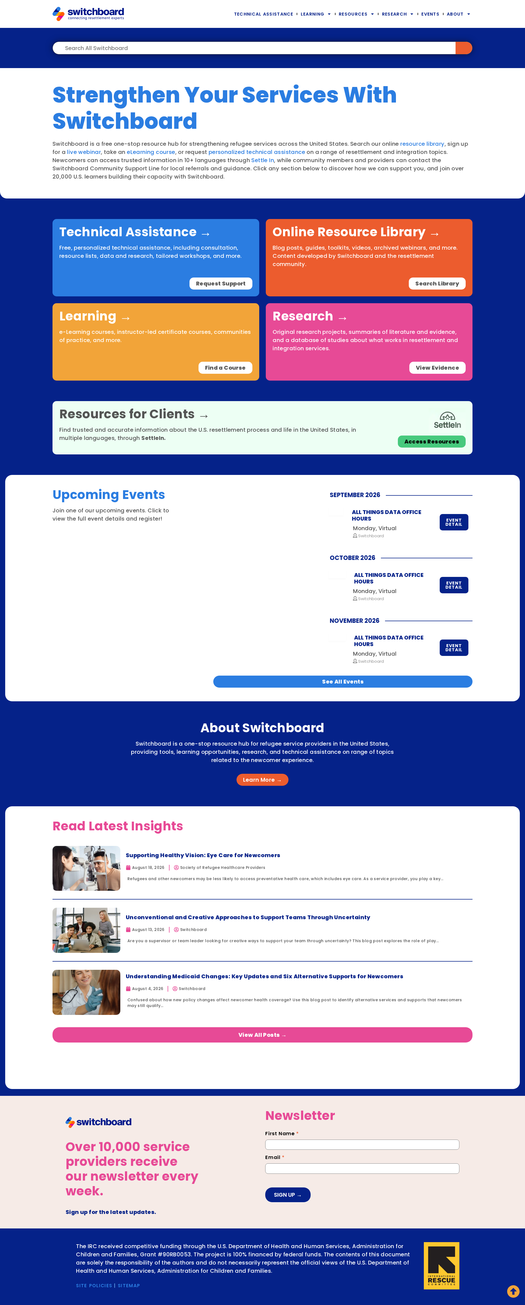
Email (275, 1158)
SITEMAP (129, 1285)
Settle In (262, 160)
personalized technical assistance (257, 152)
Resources (353, 14)
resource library (422, 144)
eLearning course (151, 152)
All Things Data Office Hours (386, 515)
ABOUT (455, 14)
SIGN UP (285, 1195)
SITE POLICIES (94, 1285)
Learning (312, 14)
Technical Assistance (263, 14)
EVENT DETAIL (453, 522)
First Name (282, 1134)
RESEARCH (394, 14)
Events (430, 14)
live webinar (84, 152)
